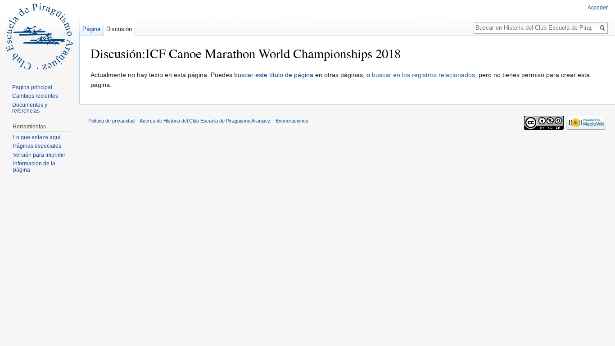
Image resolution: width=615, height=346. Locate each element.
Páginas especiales (37, 146)
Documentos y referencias (29, 108)
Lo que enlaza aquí (36, 137)
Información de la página (34, 166)
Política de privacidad (111, 120)
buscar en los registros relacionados (423, 74)
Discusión (119, 29)
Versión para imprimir (39, 155)
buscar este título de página (273, 74)
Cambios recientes (35, 96)
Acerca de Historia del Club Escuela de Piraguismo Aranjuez (205, 120)
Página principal (32, 87)
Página (91, 29)
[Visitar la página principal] (40, 36)
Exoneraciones (292, 120)
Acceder (598, 8)
